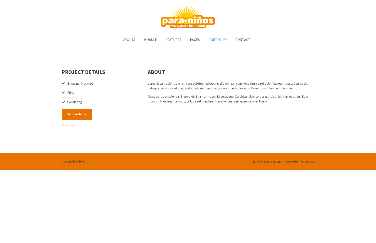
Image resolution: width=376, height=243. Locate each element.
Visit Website (77, 114)
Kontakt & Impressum (267, 161)
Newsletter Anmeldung (299, 161)
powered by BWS (73, 161)
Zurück (69, 125)
